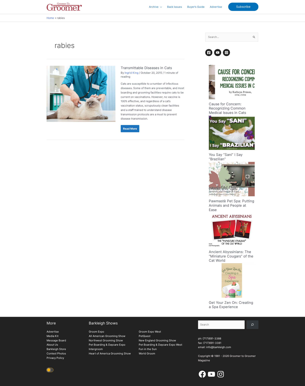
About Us (52, 344)
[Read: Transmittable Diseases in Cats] (81, 93)
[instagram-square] (227, 52)
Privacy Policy (55, 358)
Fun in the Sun (148, 349)
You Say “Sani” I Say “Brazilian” (226, 157)
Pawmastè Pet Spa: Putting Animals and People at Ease (231, 205)
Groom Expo (96, 331)
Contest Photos (56, 353)
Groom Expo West (150, 331)
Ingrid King (131, 72)
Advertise (53, 331)
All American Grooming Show (107, 336)
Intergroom (96, 349)
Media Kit (52, 336)
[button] (160, 7)
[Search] (252, 324)
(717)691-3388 (212, 338)
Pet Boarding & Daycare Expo (107, 344)
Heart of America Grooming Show (110, 353)
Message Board (56, 340)
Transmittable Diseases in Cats (146, 68)
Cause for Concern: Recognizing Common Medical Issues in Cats (227, 108)
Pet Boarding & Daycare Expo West (160, 344)
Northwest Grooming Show (106, 340)
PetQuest (144, 336)
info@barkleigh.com (218, 347)
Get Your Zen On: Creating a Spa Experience (231, 304)
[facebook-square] (209, 52)
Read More (131, 129)
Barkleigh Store (56, 349)
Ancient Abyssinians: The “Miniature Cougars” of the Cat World (231, 256)
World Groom (147, 353)
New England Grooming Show (157, 340)
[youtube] (218, 52)
